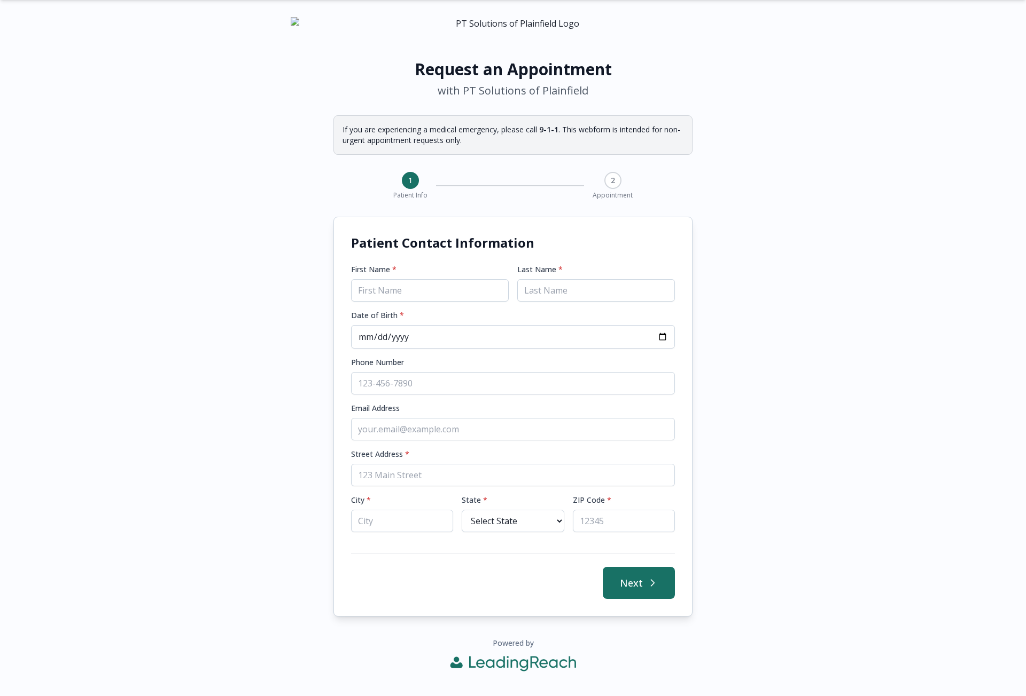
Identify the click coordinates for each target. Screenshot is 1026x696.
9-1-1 (548, 129)
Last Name (540, 269)
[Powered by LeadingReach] (513, 663)
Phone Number (377, 362)
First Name (374, 269)
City (361, 500)
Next (631, 582)
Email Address (375, 408)
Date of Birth (377, 315)
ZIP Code (592, 500)
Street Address (380, 454)
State (474, 500)
